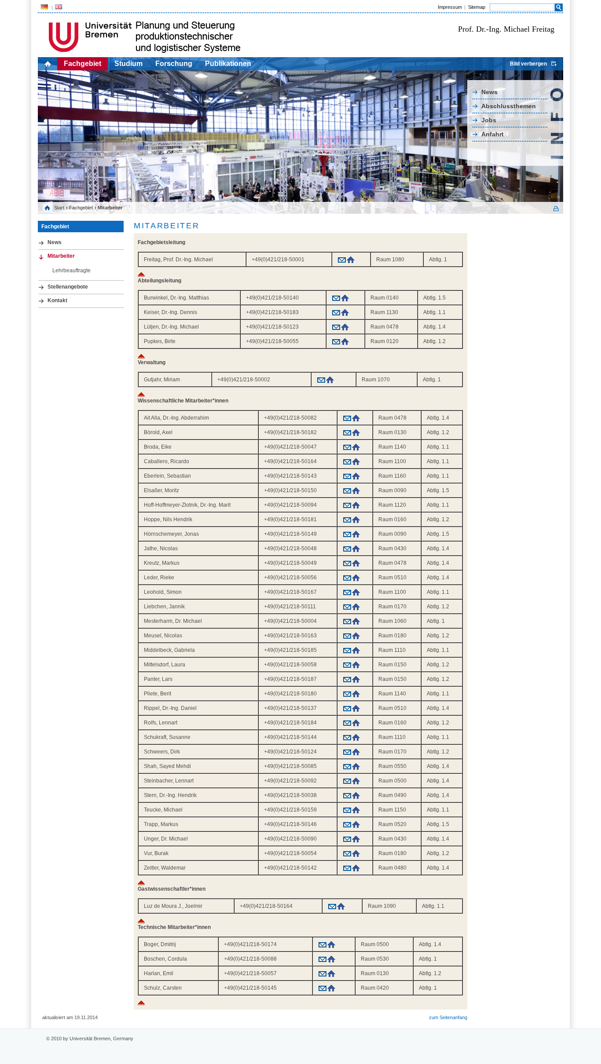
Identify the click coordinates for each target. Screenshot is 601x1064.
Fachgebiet (82, 63)
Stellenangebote (68, 286)
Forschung (173, 63)
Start (59, 207)
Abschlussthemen (508, 106)
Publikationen (228, 63)
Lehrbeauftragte (71, 270)
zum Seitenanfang (448, 1017)
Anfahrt (492, 134)
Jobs (488, 120)
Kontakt (57, 300)
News (489, 91)
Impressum (450, 7)
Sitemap (476, 7)
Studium (128, 63)
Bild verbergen (528, 64)
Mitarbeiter (61, 256)
